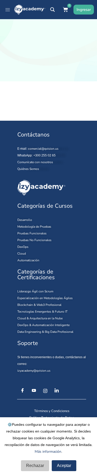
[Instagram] (45, 391)
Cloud (21, 253)
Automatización (28, 260)
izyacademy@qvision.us (33, 371)
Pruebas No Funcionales (34, 240)
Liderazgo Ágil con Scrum (35, 291)
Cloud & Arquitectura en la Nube (40, 318)
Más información (48, 451)
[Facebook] (22, 391)
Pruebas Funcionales (32, 233)
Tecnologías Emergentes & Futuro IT (42, 312)
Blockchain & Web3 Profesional (39, 305)
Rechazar (35, 465)
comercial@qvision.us (43, 149)
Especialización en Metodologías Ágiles (45, 298)
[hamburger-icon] (7, 9)
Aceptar (64, 465)
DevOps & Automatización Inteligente (43, 325)
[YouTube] (34, 391)
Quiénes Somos (28, 169)
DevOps (22, 247)
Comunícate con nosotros (35, 162)
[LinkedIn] (57, 391)
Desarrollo (24, 220)
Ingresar (84, 9)
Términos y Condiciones (51, 411)
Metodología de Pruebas (34, 227)
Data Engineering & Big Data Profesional (45, 332)
